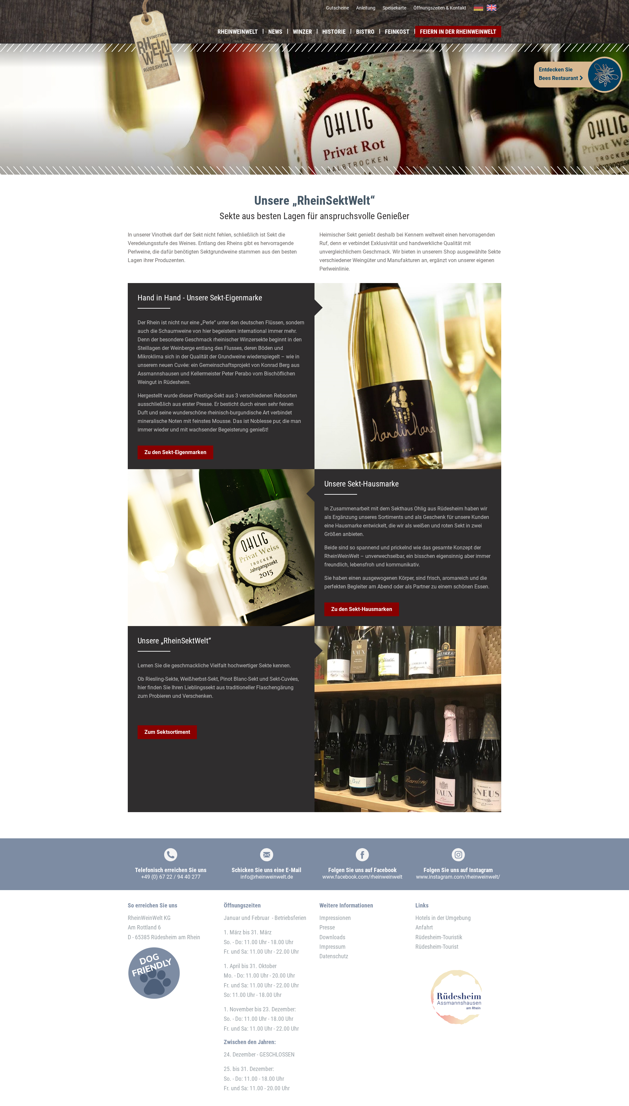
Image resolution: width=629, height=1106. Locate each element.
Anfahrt (424, 927)
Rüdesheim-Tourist (436, 946)
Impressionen (335, 917)
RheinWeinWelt (238, 31)
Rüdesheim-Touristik (438, 937)
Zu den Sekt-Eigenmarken (175, 452)
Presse (327, 927)
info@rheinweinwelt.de (266, 877)
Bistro (365, 31)
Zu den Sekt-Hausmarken (361, 609)
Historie (334, 31)
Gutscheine (337, 7)
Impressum (332, 946)
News (275, 31)
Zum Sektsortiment (167, 732)
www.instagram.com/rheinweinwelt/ (458, 877)
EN (491, 8)
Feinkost (397, 31)
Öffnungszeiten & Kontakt (439, 7)
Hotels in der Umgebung (443, 917)
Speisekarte (394, 7)
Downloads (332, 937)
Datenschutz (333, 956)
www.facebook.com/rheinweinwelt (362, 877)
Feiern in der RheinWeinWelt (458, 31)
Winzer (302, 31)
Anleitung (365, 7)
